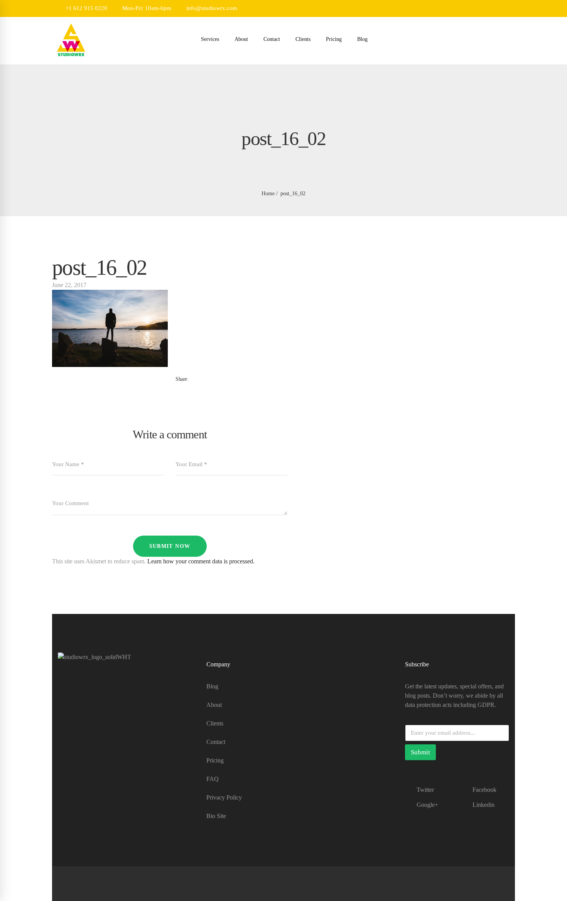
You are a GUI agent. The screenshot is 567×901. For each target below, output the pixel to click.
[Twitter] (184, 387)
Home (268, 193)
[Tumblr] (190, 387)
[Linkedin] (196, 387)
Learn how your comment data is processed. (201, 561)
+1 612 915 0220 (85, 8)
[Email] (202, 387)
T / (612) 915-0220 (81, 730)
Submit (420, 752)
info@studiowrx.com (211, 8)
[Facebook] (178, 387)
